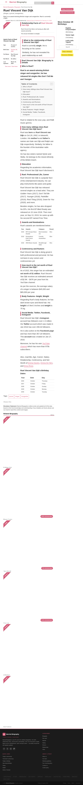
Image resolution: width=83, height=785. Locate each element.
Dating (43, 742)
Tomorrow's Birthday (67, 55)
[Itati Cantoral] (28, 701)
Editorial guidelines (46, 761)
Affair (43, 749)
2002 (12, 51)
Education (26, 94)
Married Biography (8, 7)
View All (68, 47)
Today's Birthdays (67, 51)
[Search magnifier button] (52, 3)
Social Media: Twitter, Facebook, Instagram (34, 113)
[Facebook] (4, 748)
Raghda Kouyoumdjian (71, 28)
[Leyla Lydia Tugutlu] (61, 41)
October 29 (14, 49)
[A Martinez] (28, 649)
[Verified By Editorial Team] (35, 10)
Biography (17, 7)
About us (44, 756)
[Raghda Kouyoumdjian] (61, 28)
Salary (4, 765)
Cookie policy (45, 767)
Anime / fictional (6, 770)
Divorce (44, 745)
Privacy (64, 783)
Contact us (45, 765)
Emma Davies (34, 363)
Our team (44, 758)
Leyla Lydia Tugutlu (69, 41)
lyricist (11, 396)
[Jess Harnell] (28, 545)
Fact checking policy (47, 763)
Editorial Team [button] (30, 20)
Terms (69, 783)
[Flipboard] (14, 748)
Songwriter (24, 396)
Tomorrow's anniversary (8, 758)
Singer (17, 396)
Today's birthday (6, 761)
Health (4, 767)
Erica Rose (28, 366)
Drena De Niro (47, 363)
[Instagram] (10, 748)
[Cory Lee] (28, 597)
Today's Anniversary (67, 9)
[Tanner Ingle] (61, 35)
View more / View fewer (11, 66)
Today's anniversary (7, 756)
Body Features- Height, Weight (33, 109)
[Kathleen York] (28, 441)
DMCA (72, 783)
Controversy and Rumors (31, 102)
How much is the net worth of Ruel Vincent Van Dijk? (37, 106)
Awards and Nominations (31, 99)
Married (18, 2)
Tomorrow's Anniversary (67, 12)
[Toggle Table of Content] (51, 83)
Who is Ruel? (27, 87)
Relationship (45, 747)
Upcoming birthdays (7, 763)
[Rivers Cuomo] (28, 493)
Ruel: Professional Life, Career (33, 97)
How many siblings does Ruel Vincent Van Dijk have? (37, 90)
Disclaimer (78, 783)
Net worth (44, 738)
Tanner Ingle (70, 35)
